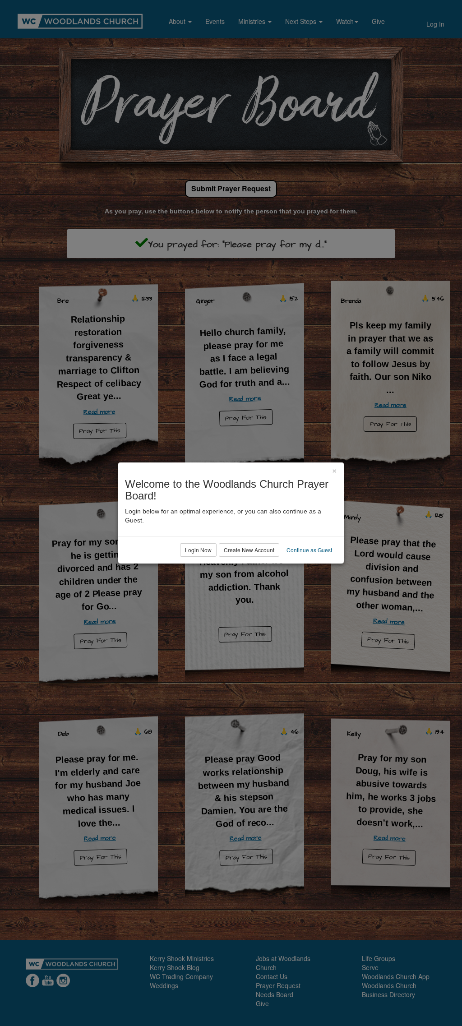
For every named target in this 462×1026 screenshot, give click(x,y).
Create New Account (249, 550)
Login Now (198, 550)
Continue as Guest (309, 550)
